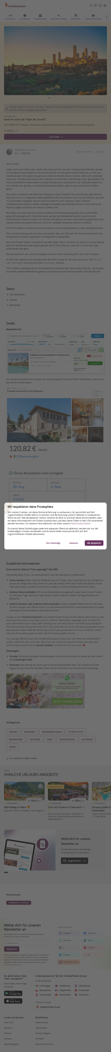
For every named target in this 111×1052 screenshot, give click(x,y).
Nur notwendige (53, 543)
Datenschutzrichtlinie (80, 523)
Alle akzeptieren (94, 543)
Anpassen (73, 543)
